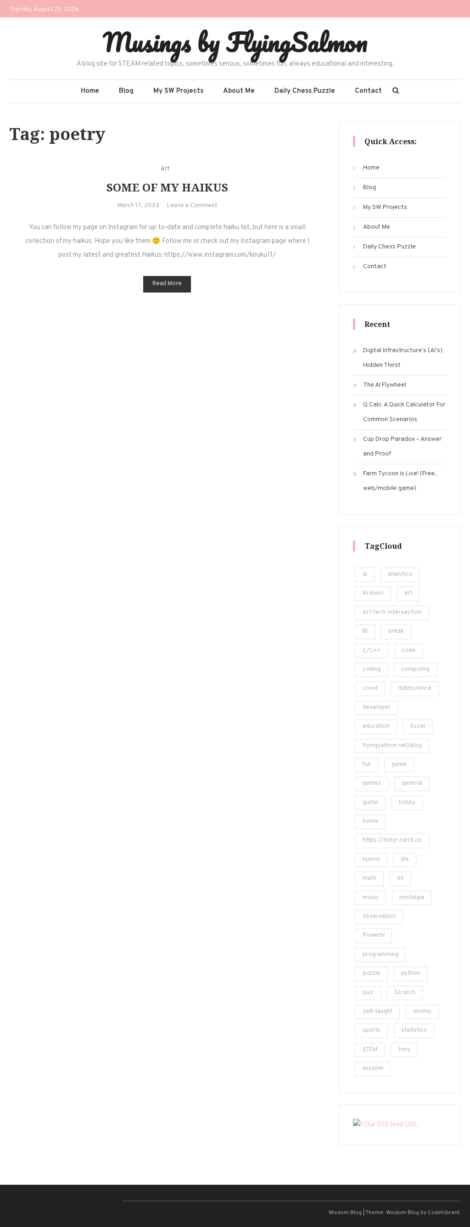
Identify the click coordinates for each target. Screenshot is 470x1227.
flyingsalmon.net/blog (392, 745)
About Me (239, 91)
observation (379, 916)
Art (165, 169)
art (408, 593)
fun (367, 764)
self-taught (377, 1011)
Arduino (373, 593)
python (410, 973)
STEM (370, 1049)
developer (377, 707)
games (372, 783)
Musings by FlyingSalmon (235, 42)
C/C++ (372, 650)
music (371, 897)
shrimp (422, 1011)
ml (400, 878)
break (396, 631)
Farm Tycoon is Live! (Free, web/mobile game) (399, 481)
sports (371, 1030)
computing (415, 669)
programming (380, 954)
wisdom (373, 1068)
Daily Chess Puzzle (304, 91)
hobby (407, 802)
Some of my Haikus (167, 187)
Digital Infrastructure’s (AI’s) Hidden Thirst (402, 358)
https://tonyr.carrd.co (392, 840)
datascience (414, 688)
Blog (126, 91)
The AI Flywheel (384, 385)
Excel (417, 726)
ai (365, 574)
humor (371, 859)
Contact (368, 91)
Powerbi (374, 935)
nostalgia (411, 897)
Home (90, 91)
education (376, 726)
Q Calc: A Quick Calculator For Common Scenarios (404, 412)
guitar (370, 802)
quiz (368, 992)
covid (370, 688)
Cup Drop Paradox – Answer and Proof (402, 446)
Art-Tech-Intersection (392, 612)
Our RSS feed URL (390, 1124)
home (370, 821)
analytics (400, 574)
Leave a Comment (192, 205)
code (408, 650)
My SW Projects (178, 91)
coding (371, 669)
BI (365, 631)
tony (404, 1049)
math (369, 878)
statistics (414, 1030)
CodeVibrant (443, 1212)
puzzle (371, 973)
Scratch (404, 992)
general (412, 783)
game (399, 764)
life (405, 859)
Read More (167, 283)
